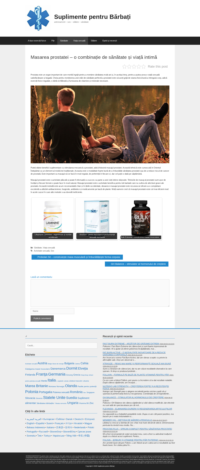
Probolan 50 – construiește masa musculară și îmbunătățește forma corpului (79, 257)
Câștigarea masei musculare (37, 369)
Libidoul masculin (75, 381)
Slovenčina (55, 431)
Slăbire (94, 40)
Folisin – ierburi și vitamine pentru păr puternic (130, 440)
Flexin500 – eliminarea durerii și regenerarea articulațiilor (137, 409)
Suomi (49, 423)
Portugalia (45, 392)
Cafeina (77, 364)
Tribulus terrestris (61, 403)
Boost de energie (58, 364)
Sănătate (64, 40)
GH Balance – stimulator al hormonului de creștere (138, 264)
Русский (43, 431)
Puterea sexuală (61, 392)
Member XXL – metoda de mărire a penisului (127, 420)
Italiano (50, 427)
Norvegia (60, 386)
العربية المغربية (34, 419)
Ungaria (72, 403)
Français (59, 423)
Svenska (31, 435)
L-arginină (59, 381)
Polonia (31, 391)
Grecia (76, 375)
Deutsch (79, 419)
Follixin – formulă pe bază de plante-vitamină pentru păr (136, 375)
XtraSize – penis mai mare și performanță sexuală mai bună (137, 364)
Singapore (90, 392)
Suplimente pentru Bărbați (92, 16)
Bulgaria (69, 363)
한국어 (68, 427)
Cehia (84, 363)
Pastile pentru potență (87, 386)
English (30, 423)
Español (40, 423)
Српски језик (84, 431)
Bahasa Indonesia (36, 427)
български (48, 419)
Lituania (86, 381)
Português (32, 431)
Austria (42, 363)
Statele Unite (54, 397)
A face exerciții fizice (37, 40)
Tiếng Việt (71, 435)
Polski (91, 427)
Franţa (41, 374)
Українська (58, 435)
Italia (52, 380)
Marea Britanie (36, 386)
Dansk (69, 419)
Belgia (50, 364)
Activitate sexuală (42, 251)
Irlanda (44, 381)
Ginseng (69, 375)
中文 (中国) (84, 435)
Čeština (60, 419)
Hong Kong (84, 375)
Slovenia (39, 398)
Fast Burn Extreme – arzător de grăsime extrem (131, 344)
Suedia (71, 398)
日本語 (59, 427)
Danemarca (58, 368)
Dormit (71, 368)
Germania (56, 374)
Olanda (71, 386)
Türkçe (47, 435)
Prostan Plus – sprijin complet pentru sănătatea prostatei (137, 429)
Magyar (88, 423)
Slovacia (30, 398)
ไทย (40, 435)
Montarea (52, 386)
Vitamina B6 (84, 403)
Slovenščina (69, 431)
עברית (69, 423)
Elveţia (83, 368)
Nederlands (80, 427)
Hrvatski (78, 423)
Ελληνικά (90, 419)
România (76, 392)
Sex (52, 251)
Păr (53, 40)
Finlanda (30, 374)
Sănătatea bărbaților (45, 403)
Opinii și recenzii (109, 40)
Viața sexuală (79, 40)
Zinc (91, 403)
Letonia (66, 381)
